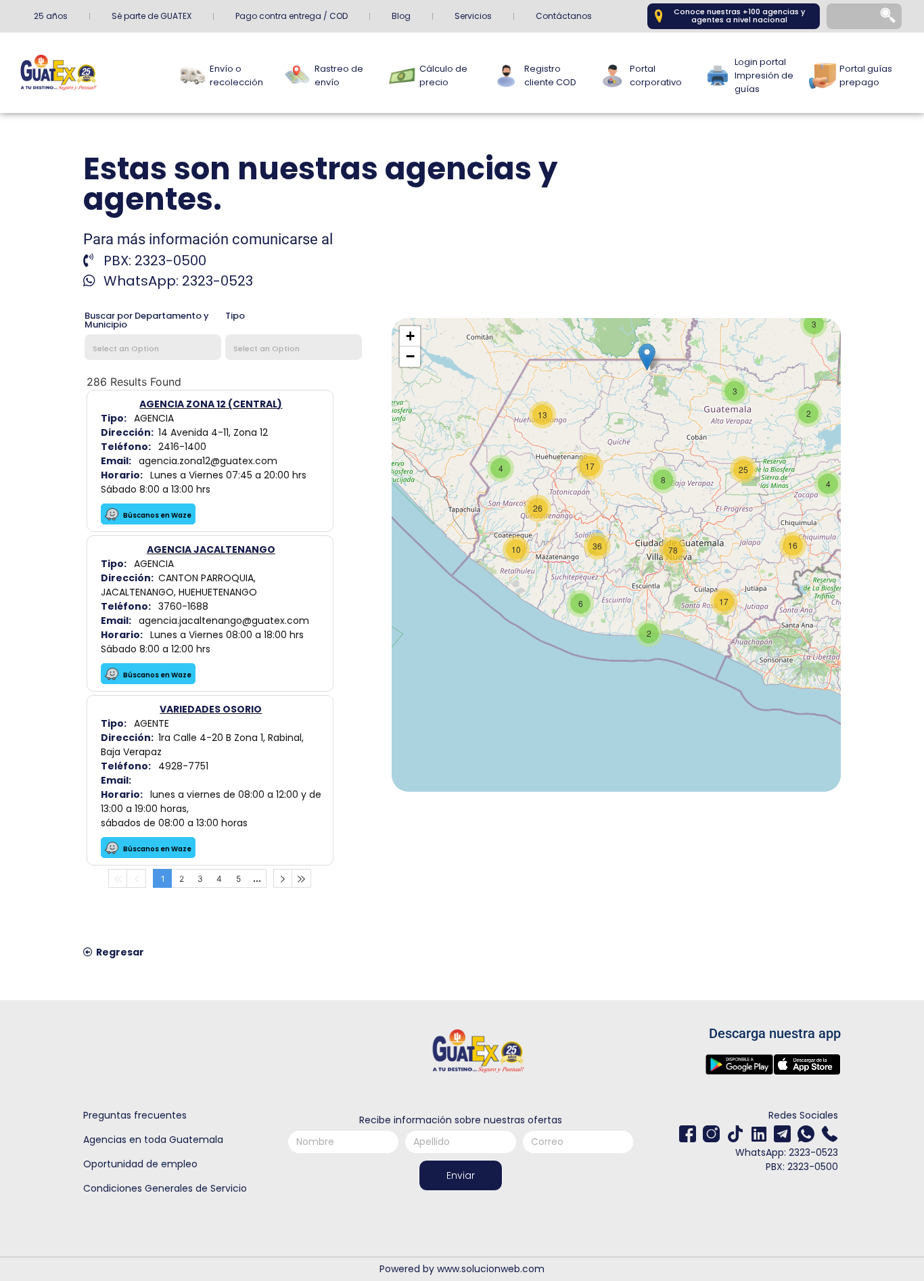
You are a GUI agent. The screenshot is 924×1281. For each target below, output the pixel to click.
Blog (401, 16)
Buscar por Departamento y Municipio (147, 321)
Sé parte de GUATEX (151, 16)
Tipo (235, 316)
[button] (647, 357)
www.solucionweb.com (491, 1269)
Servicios (473, 16)
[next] (282, 878)
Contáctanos (564, 16)
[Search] (888, 16)
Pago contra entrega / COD (291, 16)
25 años (51, 16)
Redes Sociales (803, 1115)
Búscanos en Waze (156, 515)
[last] (301, 878)
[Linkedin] (758, 1133)
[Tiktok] (734, 1133)
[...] (257, 878)
